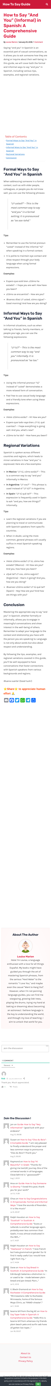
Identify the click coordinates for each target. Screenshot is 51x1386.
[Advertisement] (25, 106)
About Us (25, 1353)
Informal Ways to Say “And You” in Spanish (22, 149)
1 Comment (38, 42)
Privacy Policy (25, 1361)
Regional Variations (15, 154)
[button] (47, 4)
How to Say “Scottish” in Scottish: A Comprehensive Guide (25, 1220)
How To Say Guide (16, 4)
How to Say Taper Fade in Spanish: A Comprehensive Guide (28, 1314)
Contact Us (25, 1357)
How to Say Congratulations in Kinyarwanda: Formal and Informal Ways (28, 1201)
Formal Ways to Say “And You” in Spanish (21, 142)
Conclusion (11, 158)
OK (38, 1384)
